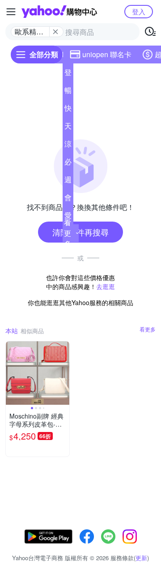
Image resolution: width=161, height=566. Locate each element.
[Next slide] (63, 373)
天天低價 (68, 128)
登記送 (68, 74)
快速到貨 (68, 110)
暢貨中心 (68, 92)
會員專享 (68, 199)
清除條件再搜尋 (80, 232)
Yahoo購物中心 (59, 11)
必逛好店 (68, 163)
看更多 (67, 233)
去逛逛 (105, 286)
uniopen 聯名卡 (106, 54)
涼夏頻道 (68, 145)
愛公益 (68, 217)
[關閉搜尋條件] (55, 32)
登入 (138, 11)
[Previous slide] (11, 373)
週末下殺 (68, 181)
